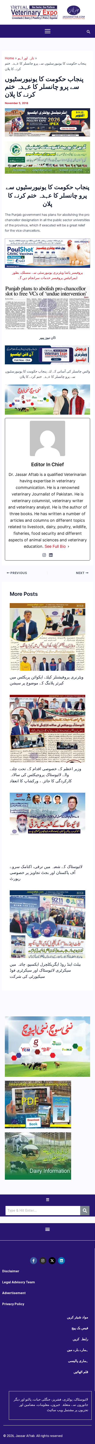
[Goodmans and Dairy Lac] (47, 399)
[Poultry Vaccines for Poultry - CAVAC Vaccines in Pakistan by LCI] (47, 253)
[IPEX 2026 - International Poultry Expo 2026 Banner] (47, 122)
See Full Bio (55, 546)
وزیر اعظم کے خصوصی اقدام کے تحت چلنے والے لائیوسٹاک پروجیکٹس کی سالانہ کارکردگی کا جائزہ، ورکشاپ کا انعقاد (45, 774)
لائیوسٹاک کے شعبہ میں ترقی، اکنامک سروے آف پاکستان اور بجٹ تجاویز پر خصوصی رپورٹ (46, 872)
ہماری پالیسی (78, 1361)
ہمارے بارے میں (77, 1350)
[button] (89, 31)
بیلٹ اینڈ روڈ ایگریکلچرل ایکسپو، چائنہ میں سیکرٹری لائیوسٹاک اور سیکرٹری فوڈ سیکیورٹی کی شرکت (45, 970)
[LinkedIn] (50, 555)
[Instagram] (44, 555)
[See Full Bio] (68, 546)
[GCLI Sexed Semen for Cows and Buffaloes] (47, 157)
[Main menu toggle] (47, 31)
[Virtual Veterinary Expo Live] (47, 355)
